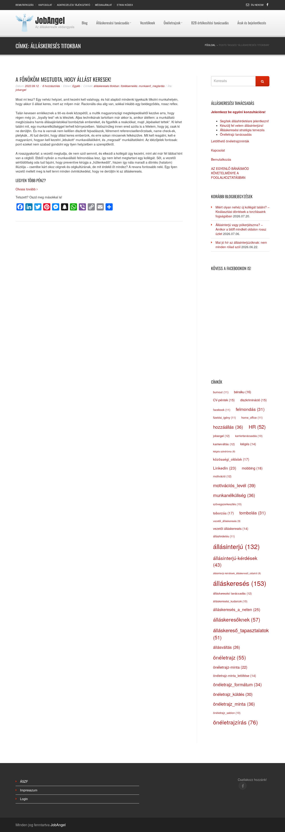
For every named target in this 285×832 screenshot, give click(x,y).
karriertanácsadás (249, 436)
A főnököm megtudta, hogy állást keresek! (63, 79)
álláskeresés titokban (106, 86)
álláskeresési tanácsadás (232, 593)
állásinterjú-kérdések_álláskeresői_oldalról (237, 573)
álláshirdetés (224, 536)
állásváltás (226, 647)
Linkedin (224, 468)
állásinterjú (236, 546)
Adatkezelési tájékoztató (73, 4)
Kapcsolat (45, 4)
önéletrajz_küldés (232, 694)
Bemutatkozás (25, 4)
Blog (85, 12)
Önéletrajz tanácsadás (236, 134)
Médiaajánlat (103, 4)
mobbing (252, 468)
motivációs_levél (234, 485)
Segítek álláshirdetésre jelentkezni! (244, 121)
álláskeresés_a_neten (236, 609)
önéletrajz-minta (230, 667)
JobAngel (50, 21)
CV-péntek (224, 399)
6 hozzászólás (51, 86)
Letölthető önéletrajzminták (230, 141)
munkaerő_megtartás (152, 86)
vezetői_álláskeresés (226, 521)
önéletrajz (229, 657)
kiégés (248, 444)
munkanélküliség (234, 495)
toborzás (223, 512)
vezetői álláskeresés (230, 528)
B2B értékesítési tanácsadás (210, 12)
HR (257, 426)
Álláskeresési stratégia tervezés (242, 130)
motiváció (222, 476)
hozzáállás (228, 427)
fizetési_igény (224, 418)
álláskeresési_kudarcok (230, 601)
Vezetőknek (147, 12)
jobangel (21, 90)
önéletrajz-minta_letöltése (234, 675)
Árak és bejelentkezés (251, 12)
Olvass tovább (26, 189)
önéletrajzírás (235, 722)
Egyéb (76, 86)
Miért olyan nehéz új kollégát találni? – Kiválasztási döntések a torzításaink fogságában (242, 211)
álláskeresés (239, 583)
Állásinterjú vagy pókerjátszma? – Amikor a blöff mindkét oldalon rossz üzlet (241, 229)
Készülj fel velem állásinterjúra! (241, 125)
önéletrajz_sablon (226, 713)
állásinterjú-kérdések (235, 561)
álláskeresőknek (236, 619)
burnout (220, 392)
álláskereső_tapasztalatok (241, 633)
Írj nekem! (257, 4)
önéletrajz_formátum (237, 684)
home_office (252, 418)
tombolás (252, 513)
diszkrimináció (253, 399)
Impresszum (28, 790)
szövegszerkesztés (227, 504)
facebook (221, 410)
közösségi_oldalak (231, 459)
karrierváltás (224, 444)
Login (24, 799)
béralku (242, 391)
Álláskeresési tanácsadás (112, 12)
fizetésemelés (129, 86)
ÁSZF (24, 781)
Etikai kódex (125, 4)
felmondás (250, 409)
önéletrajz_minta (234, 704)
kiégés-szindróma (224, 451)
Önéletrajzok (172, 12)
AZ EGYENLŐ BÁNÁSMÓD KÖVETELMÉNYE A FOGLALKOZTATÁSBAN (230, 173)
